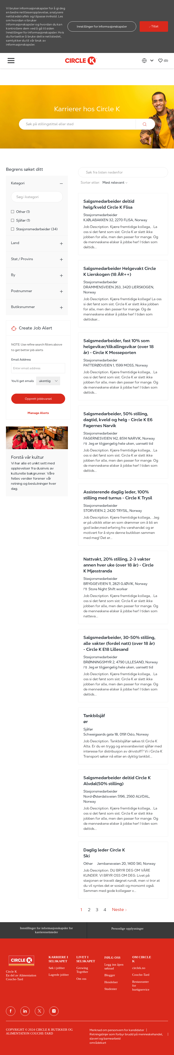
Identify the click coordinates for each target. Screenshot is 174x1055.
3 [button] (97, 909)
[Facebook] (10, 1011)
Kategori (18, 183)
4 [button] (105, 909)
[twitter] (39, 1011)
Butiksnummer (23, 307)
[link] (38, 413)
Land (15, 243)
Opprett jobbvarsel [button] (38, 398)
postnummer (21, 291)
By (13, 275)
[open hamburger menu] (11, 61)
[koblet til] (25, 1011)
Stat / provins (22, 259)
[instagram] (54, 1011)
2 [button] (89, 909)
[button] (101, 26)
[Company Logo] (81, 60)
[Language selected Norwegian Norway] (148, 60)
